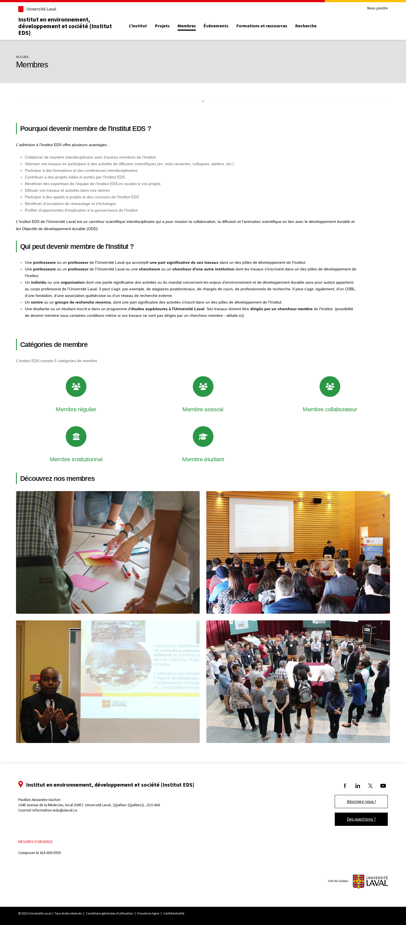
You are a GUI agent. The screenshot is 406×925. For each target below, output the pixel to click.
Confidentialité (173, 913)
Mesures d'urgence (35, 841)
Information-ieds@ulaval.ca (55, 810)
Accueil (22, 57)
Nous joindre (377, 8)
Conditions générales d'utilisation (109, 913)
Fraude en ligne (148, 913)
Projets (162, 26)
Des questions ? (361, 819)
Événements (216, 26)
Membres (187, 26)
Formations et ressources (261, 26)
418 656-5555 (50, 852)
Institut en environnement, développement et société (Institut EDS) (65, 25)
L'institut (138, 26)
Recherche (306, 26)
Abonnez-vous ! (361, 801)
